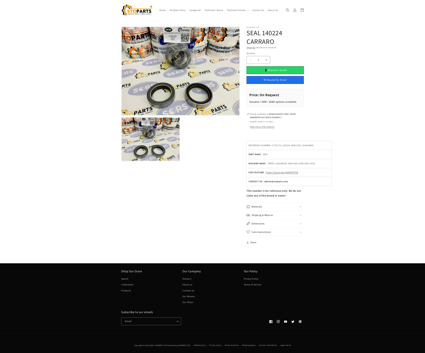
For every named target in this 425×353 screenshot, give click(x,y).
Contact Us (188, 290)
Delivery (186, 278)
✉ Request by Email (275, 79)
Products (126, 290)
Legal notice (285, 345)
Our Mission (188, 296)
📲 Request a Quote (275, 70)
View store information (262, 126)
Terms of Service (252, 284)
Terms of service (232, 345)
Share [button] (253, 242)
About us (187, 284)
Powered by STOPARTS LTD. (179, 345)
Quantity (251, 53)
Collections (127, 284)
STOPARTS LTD (160, 345)
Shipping (251, 47)
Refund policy (200, 345)
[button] (237, 10)
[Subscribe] (177, 321)
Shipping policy (249, 345)
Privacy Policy (251, 278)
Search (124, 278)
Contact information (268, 345)
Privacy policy (215, 345)
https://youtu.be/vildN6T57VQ (282, 172)
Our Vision (187, 302)
